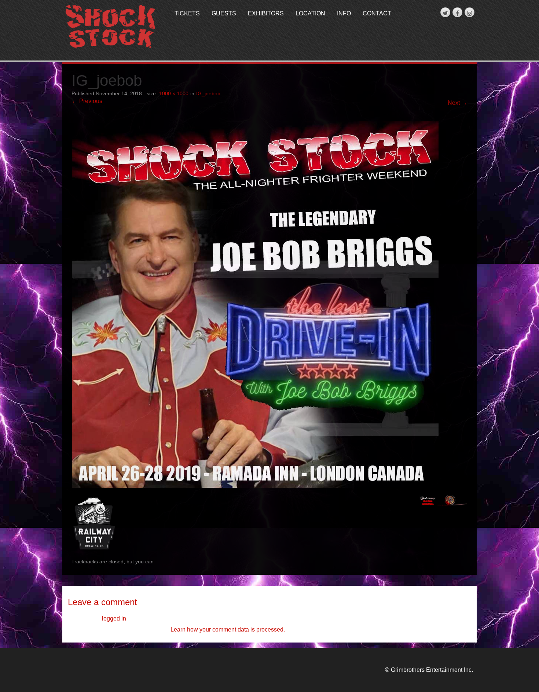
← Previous (87, 101)
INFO (344, 13)
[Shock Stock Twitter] (445, 12)
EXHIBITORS (266, 13)
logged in (114, 618)
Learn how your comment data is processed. (227, 629)
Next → (457, 103)
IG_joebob (208, 93)
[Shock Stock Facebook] (457, 12)
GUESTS (224, 13)
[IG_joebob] (255, 304)
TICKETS (187, 13)
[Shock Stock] (110, 27)
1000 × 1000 (173, 93)
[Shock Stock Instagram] (469, 12)
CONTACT (377, 13)
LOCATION (310, 13)
